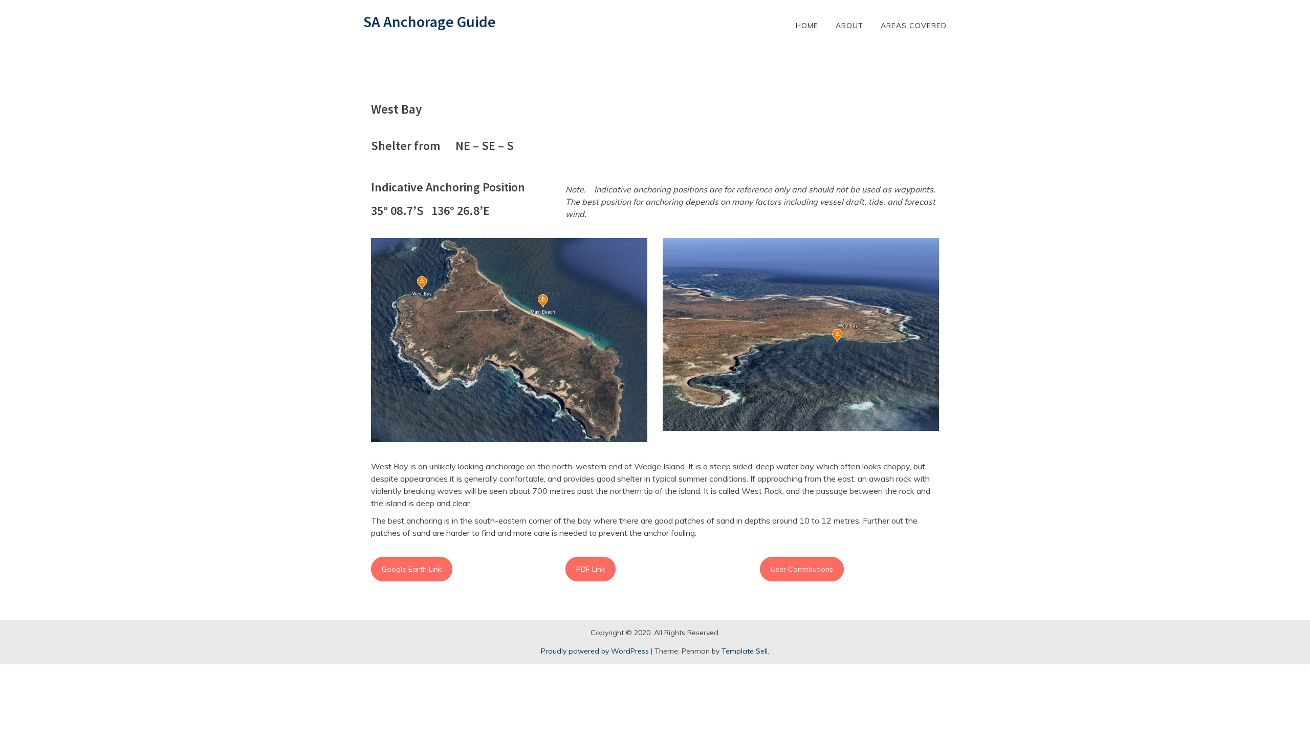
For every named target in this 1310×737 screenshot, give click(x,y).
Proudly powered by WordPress (595, 651)
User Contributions (802, 569)
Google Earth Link (412, 569)
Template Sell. (745, 651)
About (849, 25)
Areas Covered (914, 25)
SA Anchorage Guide (429, 21)
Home (807, 25)
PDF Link (590, 569)
